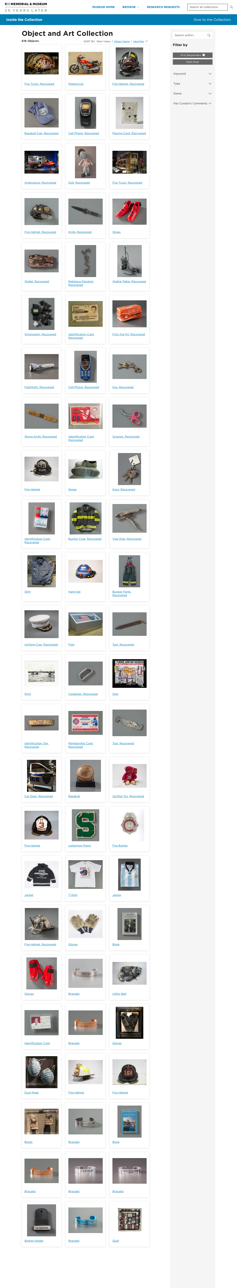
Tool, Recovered (123, 644)
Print (27, 694)
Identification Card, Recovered (81, 336)
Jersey (116, 895)
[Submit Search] (231, 7)
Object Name (122, 41)
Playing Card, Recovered (129, 133)
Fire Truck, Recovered (39, 84)
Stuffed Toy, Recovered (128, 796)
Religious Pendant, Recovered (81, 283)
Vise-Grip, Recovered (126, 539)
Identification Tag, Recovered (36, 745)
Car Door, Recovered (38, 796)
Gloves (73, 944)
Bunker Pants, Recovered (121, 593)
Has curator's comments (190, 103)
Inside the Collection (24, 20)
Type (176, 83)
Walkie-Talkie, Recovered (129, 281)
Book (116, 944)
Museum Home (103, 7)
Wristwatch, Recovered (40, 334)
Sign (115, 694)
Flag (71, 644)
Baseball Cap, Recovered (41, 133)
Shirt (27, 591)
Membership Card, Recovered (80, 745)
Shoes (116, 232)
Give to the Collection (212, 20)
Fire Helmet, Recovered (128, 84)
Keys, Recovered (123, 489)
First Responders (191, 55)
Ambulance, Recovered (40, 182)
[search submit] (209, 35)
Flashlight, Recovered (39, 387)
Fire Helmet (32, 489)
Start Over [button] (192, 62)
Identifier (138, 41)
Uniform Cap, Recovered (41, 644)
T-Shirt (72, 895)
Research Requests (163, 7)
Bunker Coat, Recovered (84, 539)
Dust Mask (31, 1092)
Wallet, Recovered (36, 281)
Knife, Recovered (80, 232)
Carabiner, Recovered (83, 694)
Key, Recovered (123, 387)
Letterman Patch (79, 845)
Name (177, 93)
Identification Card (37, 1043)
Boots (28, 1142)
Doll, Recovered (79, 182)
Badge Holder (33, 1240)
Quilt (115, 1240)
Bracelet (73, 993)
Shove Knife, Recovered (40, 436)
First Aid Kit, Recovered (128, 334)
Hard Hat (74, 591)
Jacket (28, 895)
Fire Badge (120, 845)
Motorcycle (75, 84)
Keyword (179, 73)
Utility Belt (119, 993)
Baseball (74, 796)
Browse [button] (129, 7)
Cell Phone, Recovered (83, 133)
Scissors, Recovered (125, 436)
